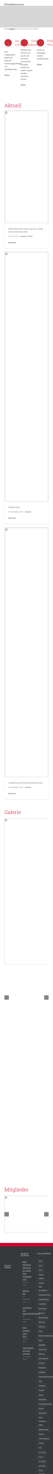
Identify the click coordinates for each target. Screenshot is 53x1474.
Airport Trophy (41, 1276)
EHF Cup (42, 1322)
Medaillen (42, 1367)
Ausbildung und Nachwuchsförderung (25, 782)
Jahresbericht (43, 1358)
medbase (42, 1372)
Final (40, 1331)
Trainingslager (44, 1438)
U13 (40, 1447)
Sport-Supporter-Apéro (42, 1421)
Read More (12, 242)
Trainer (41, 1434)
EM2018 (42, 1326)
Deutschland (43, 1317)
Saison (41, 1395)
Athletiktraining (44, 1295)
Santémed (42, 1399)
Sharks (41, 1408)
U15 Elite (42, 1452)
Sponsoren (42, 1413)
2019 (41, 1270)
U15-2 (41, 1456)
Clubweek (42, 1304)
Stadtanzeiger (44, 1429)
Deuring (41, 1313)
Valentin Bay (14, 507)
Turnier (30, 236)
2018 (41, 1265)
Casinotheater (44, 1299)
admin (11, 29)
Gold (40, 1340)
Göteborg (42, 1345)
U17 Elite (42, 1461)
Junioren (23, 236)
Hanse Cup (43, 1349)
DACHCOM (43, 1308)
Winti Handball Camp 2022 (26, 1332)
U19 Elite (42, 1466)
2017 (41, 1261)
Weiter (7, 75)
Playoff (41, 1390)
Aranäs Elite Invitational (43, 1286)
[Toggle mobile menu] (47, 4)
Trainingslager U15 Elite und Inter (27, 1351)
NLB (40, 1381)
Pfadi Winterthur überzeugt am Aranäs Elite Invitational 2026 (25, 230)
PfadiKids (42, 1385)
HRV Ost (42, 1354)
